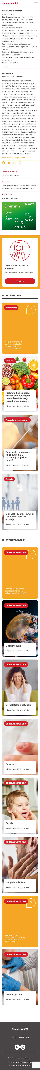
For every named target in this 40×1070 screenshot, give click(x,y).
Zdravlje (9, 479)
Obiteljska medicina (16, 552)
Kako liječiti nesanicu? (10, 198)
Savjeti (21, 1037)
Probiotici (10, 360)
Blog (27, 1037)
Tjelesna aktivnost (9, 171)
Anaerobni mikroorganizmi (17, 419)
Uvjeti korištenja (27, 1058)
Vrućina (5, 181)
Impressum (17, 1058)
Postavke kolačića (26, 1062)
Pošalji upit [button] (20, 281)
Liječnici (14, 1037)
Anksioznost (7, 194)
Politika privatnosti (13, 1062)
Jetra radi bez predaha (10, 175)
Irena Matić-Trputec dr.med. (13, 77)
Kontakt (10, 1058)
